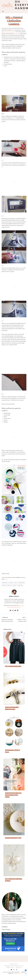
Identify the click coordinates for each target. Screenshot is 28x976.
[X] (14, 970)
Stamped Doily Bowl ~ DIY (13, 838)
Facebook (21, 605)
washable (20, 585)
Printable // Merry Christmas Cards (21, 619)
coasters (11, 582)
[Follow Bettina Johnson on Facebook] (10, 610)
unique (14, 585)
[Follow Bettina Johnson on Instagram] (13, 610)
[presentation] (14, 648)
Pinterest (9, 607)
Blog (13, 607)
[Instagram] (16, 970)
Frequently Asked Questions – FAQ (14, 965)
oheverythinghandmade (9, 31)
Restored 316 (16, 973)
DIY (16, 582)
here (6, 579)
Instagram (18, 607)
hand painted (21, 582)
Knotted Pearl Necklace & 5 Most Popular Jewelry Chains (13, 795)
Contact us (18, 967)
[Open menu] (3, 11)
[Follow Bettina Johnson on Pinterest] (18, 610)
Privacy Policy (14, 964)
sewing (4, 585)
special (9, 585)
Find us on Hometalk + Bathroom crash (12, 708)
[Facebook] (11, 970)
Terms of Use (9, 967)
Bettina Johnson (14, 596)
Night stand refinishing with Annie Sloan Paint (7, 619)
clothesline (4, 582)
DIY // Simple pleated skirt (13, 666)
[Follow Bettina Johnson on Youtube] (15, 610)
